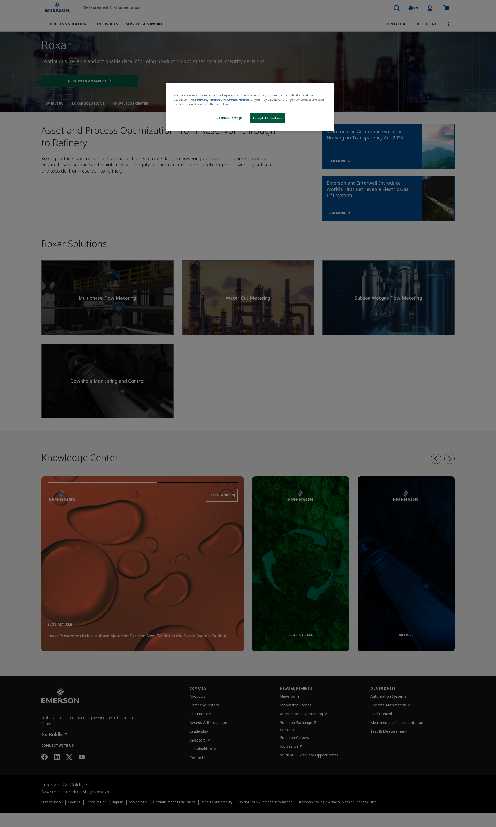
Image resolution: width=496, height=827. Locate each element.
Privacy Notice (208, 100)
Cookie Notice (238, 100)
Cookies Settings (229, 118)
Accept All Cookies (267, 118)
